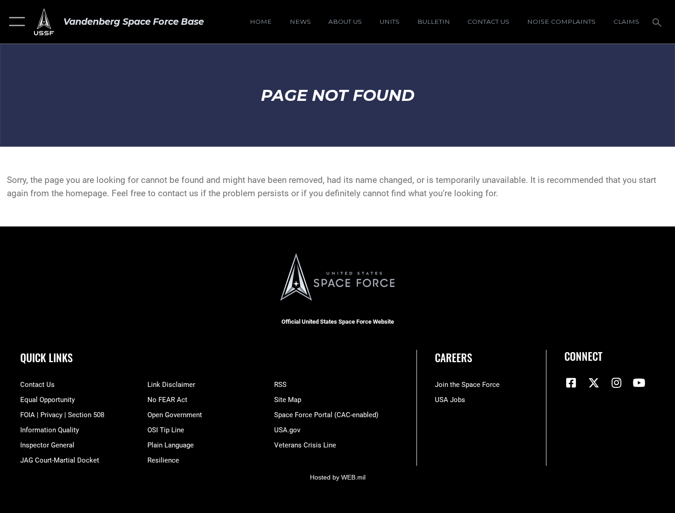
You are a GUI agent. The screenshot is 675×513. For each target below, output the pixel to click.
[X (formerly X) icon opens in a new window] (594, 383)
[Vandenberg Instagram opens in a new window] (616, 383)
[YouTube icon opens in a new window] (639, 383)
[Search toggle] (658, 21)
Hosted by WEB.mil (338, 477)
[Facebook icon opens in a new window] (571, 383)
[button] (15, 22)
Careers (453, 357)
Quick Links (46, 357)
